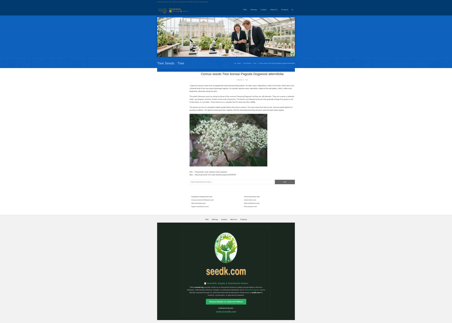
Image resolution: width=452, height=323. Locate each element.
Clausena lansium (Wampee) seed (202, 200)
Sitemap (253, 10)
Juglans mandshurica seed (200, 206)
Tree (181, 63)
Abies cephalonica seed (251, 203)
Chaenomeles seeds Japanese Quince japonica (211, 172)
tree (265, 107)
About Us (274, 10)
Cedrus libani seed (250, 200)
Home (239, 63)
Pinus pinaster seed (250, 206)
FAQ (245, 10)
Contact (264, 10)
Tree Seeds (165, 63)
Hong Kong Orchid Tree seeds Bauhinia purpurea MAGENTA (215, 175)
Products (284, 10)
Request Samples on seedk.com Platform (226, 302)
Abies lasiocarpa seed (198, 203)
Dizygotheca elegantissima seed (201, 197)
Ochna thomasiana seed (252, 197)
